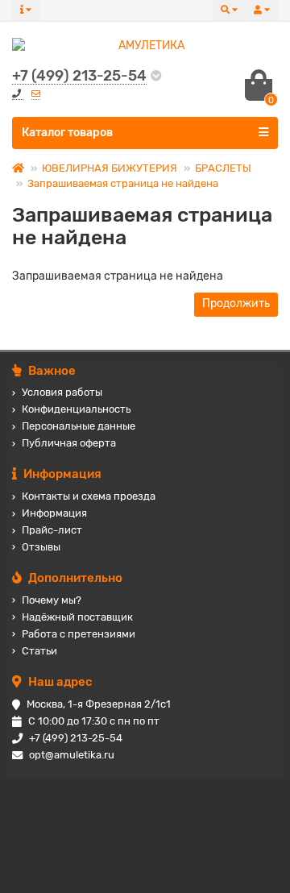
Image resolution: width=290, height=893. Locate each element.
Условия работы (62, 392)
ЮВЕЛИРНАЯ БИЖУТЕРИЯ (109, 168)
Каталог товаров (67, 132)
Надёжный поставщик (77, 617)
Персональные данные (78, 426)
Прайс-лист (52, 530)
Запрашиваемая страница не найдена (122, 183)
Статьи (39, 651)
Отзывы (41, 547)
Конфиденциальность (76, 409)
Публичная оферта (69, 443)
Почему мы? (51, 600)
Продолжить (236, 303)
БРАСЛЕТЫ (223, 168)
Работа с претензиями (78, 634)
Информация (54, 513)
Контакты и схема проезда (88, 496)
